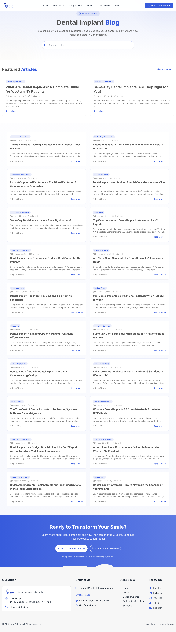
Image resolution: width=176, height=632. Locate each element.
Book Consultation (160, 5)
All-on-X (90, 5)
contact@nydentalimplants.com (96, 588)
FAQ (117, 5)
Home (45, 5)
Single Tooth (58, 5)
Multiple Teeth (75, 5)
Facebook (158, 588)
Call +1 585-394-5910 (107, 548)
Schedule (127, 605)
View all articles (164, 69)
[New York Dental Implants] (10, 592)
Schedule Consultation (69, 548)
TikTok (156, 602)
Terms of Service (166, 624)
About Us (128, 592)
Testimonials (104, 5)
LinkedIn (157, 607)
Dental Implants (131, 596)
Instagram (158, 593)
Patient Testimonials (133, 601)
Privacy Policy (150, 624)
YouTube (157, 598)
